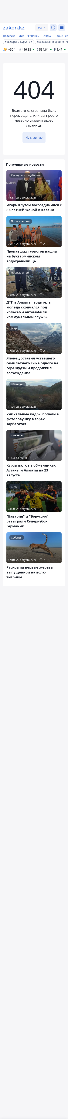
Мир (21, 36)
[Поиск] (53, 27)
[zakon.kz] (14, 27)
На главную (34, 137)
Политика (9, 36)
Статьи (47, 36)
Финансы (33, 36)
